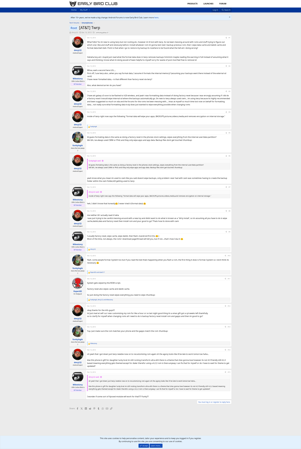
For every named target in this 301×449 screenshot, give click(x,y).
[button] (89, 10)
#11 (229, 279)
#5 (229, 133)
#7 (229, 187)
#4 (229, 112)
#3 (229, 91)
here (156, 17)
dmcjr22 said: (94, 192)
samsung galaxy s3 (102, 33)
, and (101, 300)
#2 (229, 66)
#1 (229, 38)
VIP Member (78, 84)
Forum (222, 3)
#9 (229, 232)
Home (74, 10)
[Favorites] (210, 8)
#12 (229, 306)
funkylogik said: (95, 161)
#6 (229, 156)
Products (192, 3)
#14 (229, 350)
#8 (229, 211)
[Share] (226, 37)
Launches (208, 3)
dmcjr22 (74, 32)
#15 (229, 372)
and (97, 272)
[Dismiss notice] (229, 17)
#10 (229, 256)
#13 (229, 327)
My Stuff (83, 10)
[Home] (208, 8)
